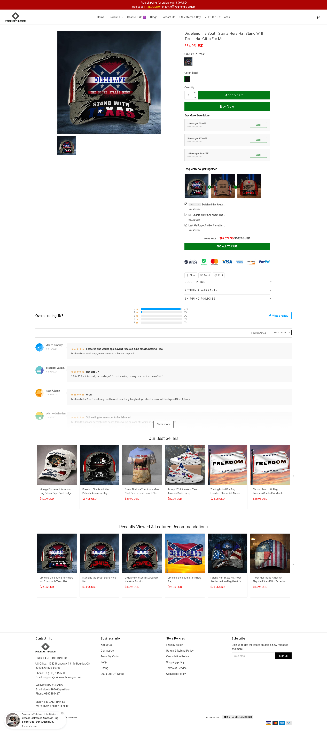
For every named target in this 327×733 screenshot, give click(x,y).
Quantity (189, 87)
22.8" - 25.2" (198, 54)
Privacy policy (174, 644)
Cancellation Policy (177, 656)
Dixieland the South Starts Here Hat (99, 579)
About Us (106, 644)
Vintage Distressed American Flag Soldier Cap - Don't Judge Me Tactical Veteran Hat (56, 491)
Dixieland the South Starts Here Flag (184, 579)
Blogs (154, 17)
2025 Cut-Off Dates (217, 17)
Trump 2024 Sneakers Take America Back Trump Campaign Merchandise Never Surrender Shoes (184, 491)
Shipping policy (175, 662)
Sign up (283, 655)
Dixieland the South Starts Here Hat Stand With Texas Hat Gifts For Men (214, 204)
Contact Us (168, 17)
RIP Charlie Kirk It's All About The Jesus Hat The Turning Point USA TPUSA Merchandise (207, 215)
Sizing (104, 668)
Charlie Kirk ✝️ (136, 17)
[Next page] (293, 476)
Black (195, 72)
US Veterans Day (190, 17)
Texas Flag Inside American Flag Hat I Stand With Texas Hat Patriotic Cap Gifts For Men (269, 580)
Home (100, 17)
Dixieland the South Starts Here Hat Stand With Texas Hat (56, 579)
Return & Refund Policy (180, 650)
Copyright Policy (176, 673)
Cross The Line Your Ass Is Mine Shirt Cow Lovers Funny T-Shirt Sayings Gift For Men (142, 491)
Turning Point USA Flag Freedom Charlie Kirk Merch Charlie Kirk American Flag (225, 491)
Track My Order (110, 656)
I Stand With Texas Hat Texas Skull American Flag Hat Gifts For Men (226, 580)
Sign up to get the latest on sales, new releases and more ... (260, 647)
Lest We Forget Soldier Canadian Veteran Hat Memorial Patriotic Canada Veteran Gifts (207, 225)
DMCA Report (212, 717)
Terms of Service (176, 668)
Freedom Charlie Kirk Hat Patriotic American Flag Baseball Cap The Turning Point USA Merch (99, 491)
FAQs (104, 662)
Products (114, 17)
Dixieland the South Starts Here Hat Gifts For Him (142, 579)
